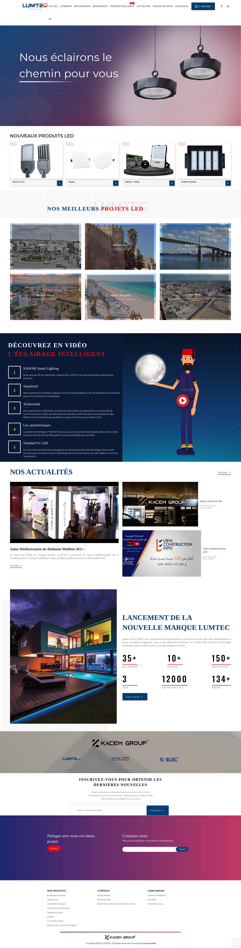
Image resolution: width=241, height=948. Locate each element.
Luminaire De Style (56, 904)
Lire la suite (133, 696)
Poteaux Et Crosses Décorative (61, 925)
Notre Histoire (104, 895)
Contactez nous (162, 6)
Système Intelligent (122, 6)
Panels (72, 182)
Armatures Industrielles (58, 908)
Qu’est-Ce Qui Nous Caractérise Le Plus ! (116, 904)
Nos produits (82, 6)
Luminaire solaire (55, 921)
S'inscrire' (156, 810)
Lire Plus (14, 565)
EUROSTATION (188, 182)
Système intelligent (156, 895)
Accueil (53, 6)
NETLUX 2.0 (18, 182)
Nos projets (100, 6)
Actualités (143, 6)
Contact (54, 848)
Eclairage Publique (56, 895)
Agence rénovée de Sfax (211, 501)
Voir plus (223, 472)
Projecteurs (52, 899)
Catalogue (181, 6)
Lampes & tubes (55, 912)
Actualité (151, 899)
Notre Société (104, 899)
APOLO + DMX (132, 182)
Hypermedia (149, 943)
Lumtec (209, 508)
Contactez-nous (155, 904)
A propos (66, 6)
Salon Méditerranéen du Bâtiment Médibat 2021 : (47, 549)
